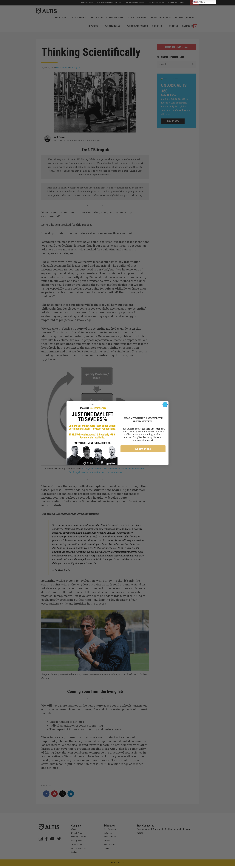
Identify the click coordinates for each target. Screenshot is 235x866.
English (201, 2)
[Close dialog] (165, 404)
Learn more (143, 448)
